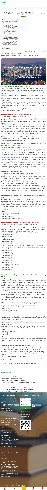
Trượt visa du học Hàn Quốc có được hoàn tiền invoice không (13, 380)
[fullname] (25, 399)
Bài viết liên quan (6, 372)
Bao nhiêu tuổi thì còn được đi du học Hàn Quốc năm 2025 (13, 385)
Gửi (25, 408)
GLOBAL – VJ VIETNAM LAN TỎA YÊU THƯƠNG (11, 375)
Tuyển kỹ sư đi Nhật (35, 402)
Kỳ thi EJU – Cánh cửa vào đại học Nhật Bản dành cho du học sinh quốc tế (16, 384)
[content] (25, 405)
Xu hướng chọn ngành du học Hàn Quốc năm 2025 (11, 376)
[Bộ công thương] (36, 405)
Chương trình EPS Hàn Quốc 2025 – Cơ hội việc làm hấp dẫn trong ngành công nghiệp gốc (19, 382)
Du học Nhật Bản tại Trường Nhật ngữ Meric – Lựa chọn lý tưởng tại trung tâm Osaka (18, 387)
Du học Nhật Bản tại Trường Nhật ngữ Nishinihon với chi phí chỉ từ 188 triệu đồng (17, 389)
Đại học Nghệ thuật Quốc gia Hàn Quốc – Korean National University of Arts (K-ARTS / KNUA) (10, 35)
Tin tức (33, 400)
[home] (4, 2)
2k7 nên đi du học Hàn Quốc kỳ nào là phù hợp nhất (11, 378)
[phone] (25, 401)
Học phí (33, 398)
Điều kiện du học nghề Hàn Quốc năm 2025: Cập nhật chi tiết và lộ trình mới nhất (17, 391)
